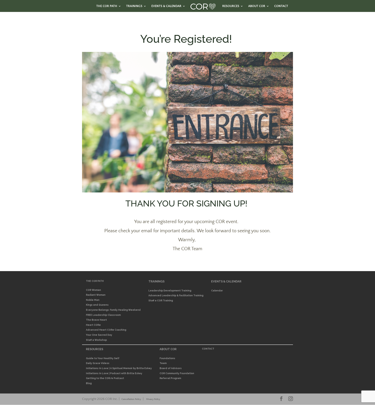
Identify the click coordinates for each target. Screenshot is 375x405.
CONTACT (281, 6)
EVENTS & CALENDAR (166, 6)
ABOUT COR (256, 6)
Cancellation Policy (131, 399)
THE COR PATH (106, 6)
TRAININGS (134, 6)
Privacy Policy (153, 399)
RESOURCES (230, 6)
